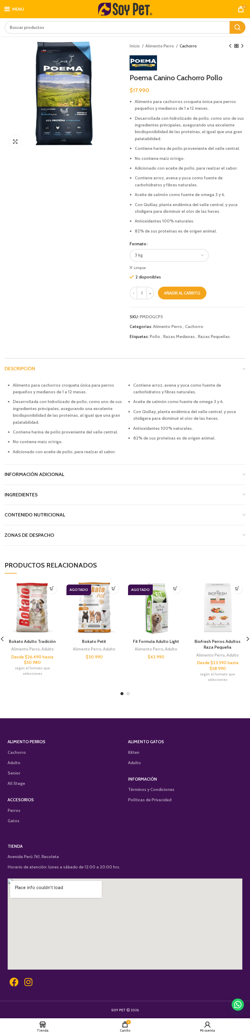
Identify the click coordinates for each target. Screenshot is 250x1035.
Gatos (14, 820)
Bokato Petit (94, 641)
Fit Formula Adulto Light (156, 641)
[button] (238, 1005)
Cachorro (188, 45)
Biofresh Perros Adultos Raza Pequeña (218, 644)
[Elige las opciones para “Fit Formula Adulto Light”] (175, 588)
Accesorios (21, 799)
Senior (14, 773)
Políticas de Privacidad (149, 799)
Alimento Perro (160, 45)
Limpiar (140, 267)
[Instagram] (28, 982)
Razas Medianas (179, 336)
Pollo (155, 336)
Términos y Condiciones (151, 789)
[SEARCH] (237, 27)
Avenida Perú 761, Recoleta (33, 856)
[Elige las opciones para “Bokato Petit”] (113, 588)
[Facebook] (14, 982)
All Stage (16, 783)
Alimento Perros (26, 741)
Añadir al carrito (182, 293)
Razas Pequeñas (214, 336)
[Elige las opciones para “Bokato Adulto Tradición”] (52, 588)
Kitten (133, 752)
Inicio (135, 45)
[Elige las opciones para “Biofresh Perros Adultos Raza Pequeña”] (237, 588)
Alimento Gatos (146, 741)
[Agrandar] (15, 142)
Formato (138, 244)
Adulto (47, 649)
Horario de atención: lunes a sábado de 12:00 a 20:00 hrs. (64, 867)
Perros (14, 810)
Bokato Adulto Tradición (32, 641)
